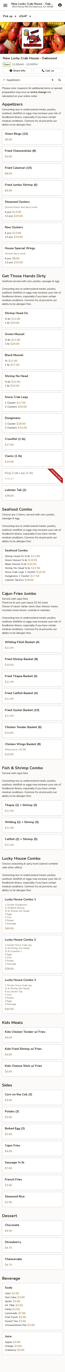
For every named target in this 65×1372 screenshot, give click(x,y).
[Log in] (60, 5)
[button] (32, 136)
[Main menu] (5, 5)
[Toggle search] (59, 80)
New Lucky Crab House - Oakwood (32, 4)
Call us (49, 70)
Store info (18, 70)
